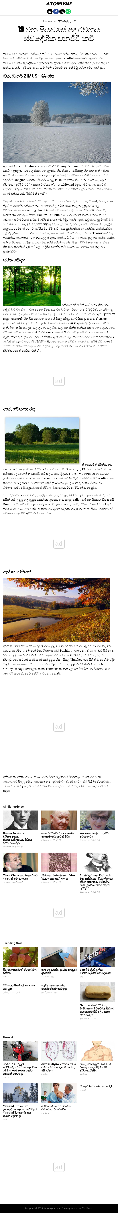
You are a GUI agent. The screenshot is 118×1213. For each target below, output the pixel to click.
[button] (5, 4)
